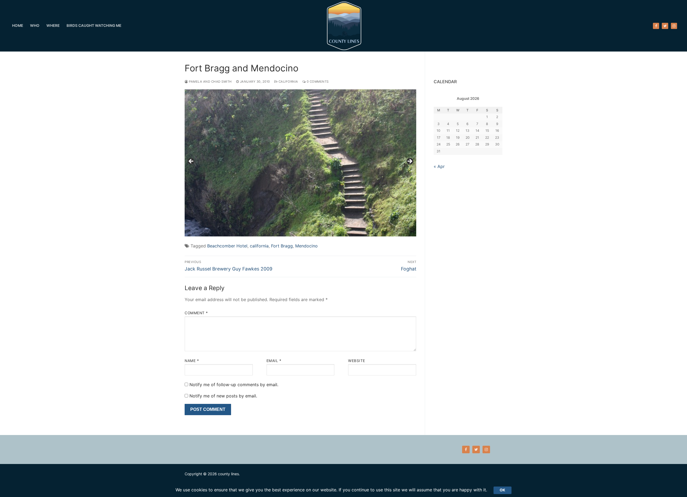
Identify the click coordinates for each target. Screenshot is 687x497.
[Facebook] (656, 26)
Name (192, 361)
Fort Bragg (282, 245)
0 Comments (317, 81)
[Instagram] (674, 26)
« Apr (439, 166)
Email (274, 361)
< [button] (191, 162)
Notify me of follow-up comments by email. (233, 384)
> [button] (409, 162)
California (287, 81)
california (259, 245)
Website (356, 361)
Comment (196, 313)
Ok (502, 490)
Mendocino (306, 245)
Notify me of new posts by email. (223, 396)
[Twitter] (665, 26)
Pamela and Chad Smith (210, 81)
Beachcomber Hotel (227, 245)
